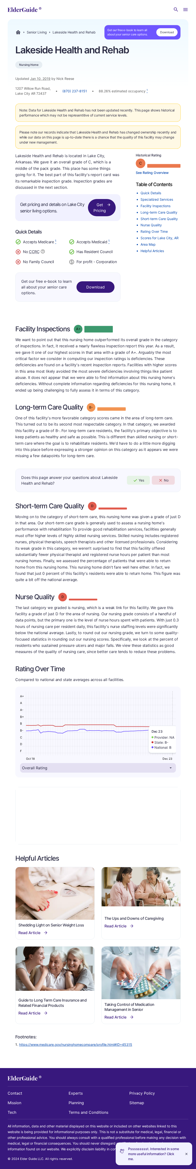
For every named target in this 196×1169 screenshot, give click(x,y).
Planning (76, 1102)
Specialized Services (157, 199)
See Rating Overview (152, 173)
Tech (12, 1112)
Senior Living (37, 32)
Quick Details (151, 193)
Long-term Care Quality (159, 212)
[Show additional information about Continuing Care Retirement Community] (42, 252)
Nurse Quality (151, 225)
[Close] (186, 1153)
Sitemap (136, 1102)
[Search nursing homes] (176, 9)
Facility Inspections (155, 206)
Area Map (148, 244)
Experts (76, 1093)
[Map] (98, 815)
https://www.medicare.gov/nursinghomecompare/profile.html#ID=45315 (75, 1044)
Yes (141, 480)
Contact (15, 1093)
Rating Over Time (154, 231)
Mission (14, 1102)
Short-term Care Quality (159, 219)
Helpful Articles (152, 251)
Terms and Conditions (88, 1112)
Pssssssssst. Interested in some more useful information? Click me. (153, 1154)
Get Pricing (99, 207)
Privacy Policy (142, 1093)
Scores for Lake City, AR (160, 238)
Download (167, 32)
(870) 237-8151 (74, 91)
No (166, 480)
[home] (24, 9)
